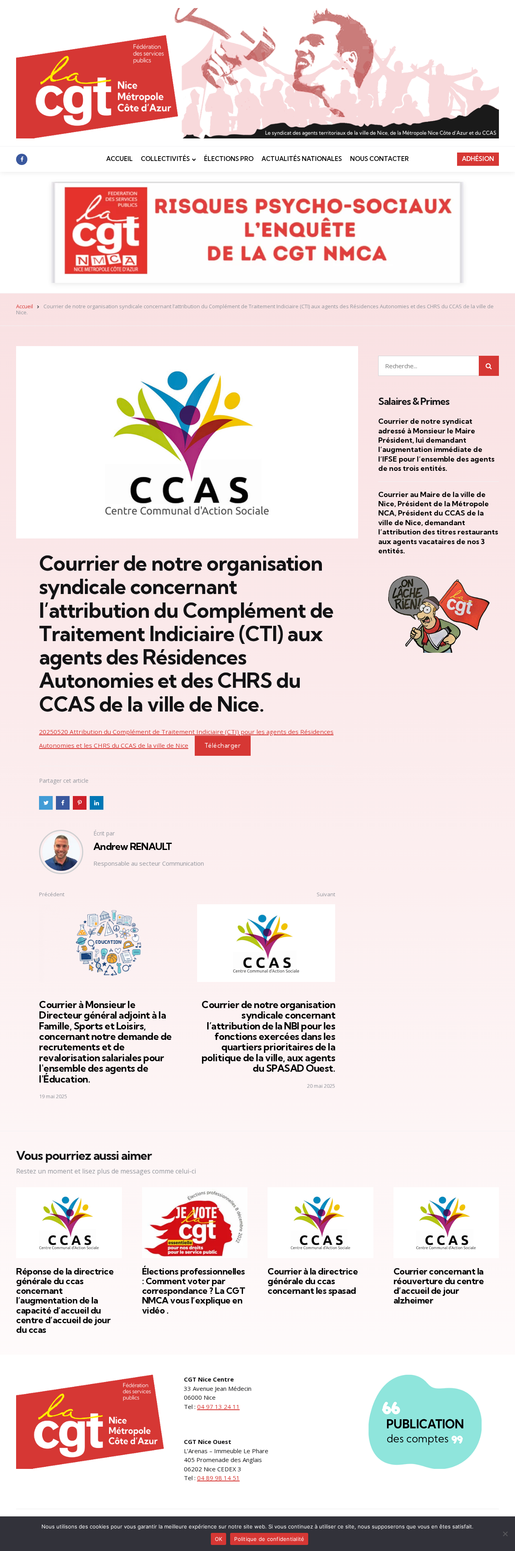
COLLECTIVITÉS (165, 159)
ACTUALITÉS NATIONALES (302, 159)
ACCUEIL (119, 159)
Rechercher (489, 366)
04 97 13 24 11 (218, 1406)
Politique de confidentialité (269, 1539)
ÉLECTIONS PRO (228, 159)
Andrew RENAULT (132, 846)
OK (218, 1539)
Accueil (24, 306)
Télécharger (222, 745)
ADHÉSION (478, 159)
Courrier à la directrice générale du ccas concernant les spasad (313, 1281)
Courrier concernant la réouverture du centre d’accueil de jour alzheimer (438, 1286)
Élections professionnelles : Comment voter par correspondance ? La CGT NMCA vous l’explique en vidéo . (193, 1291)
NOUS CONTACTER (379, 159)
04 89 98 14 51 (218, 1478)
